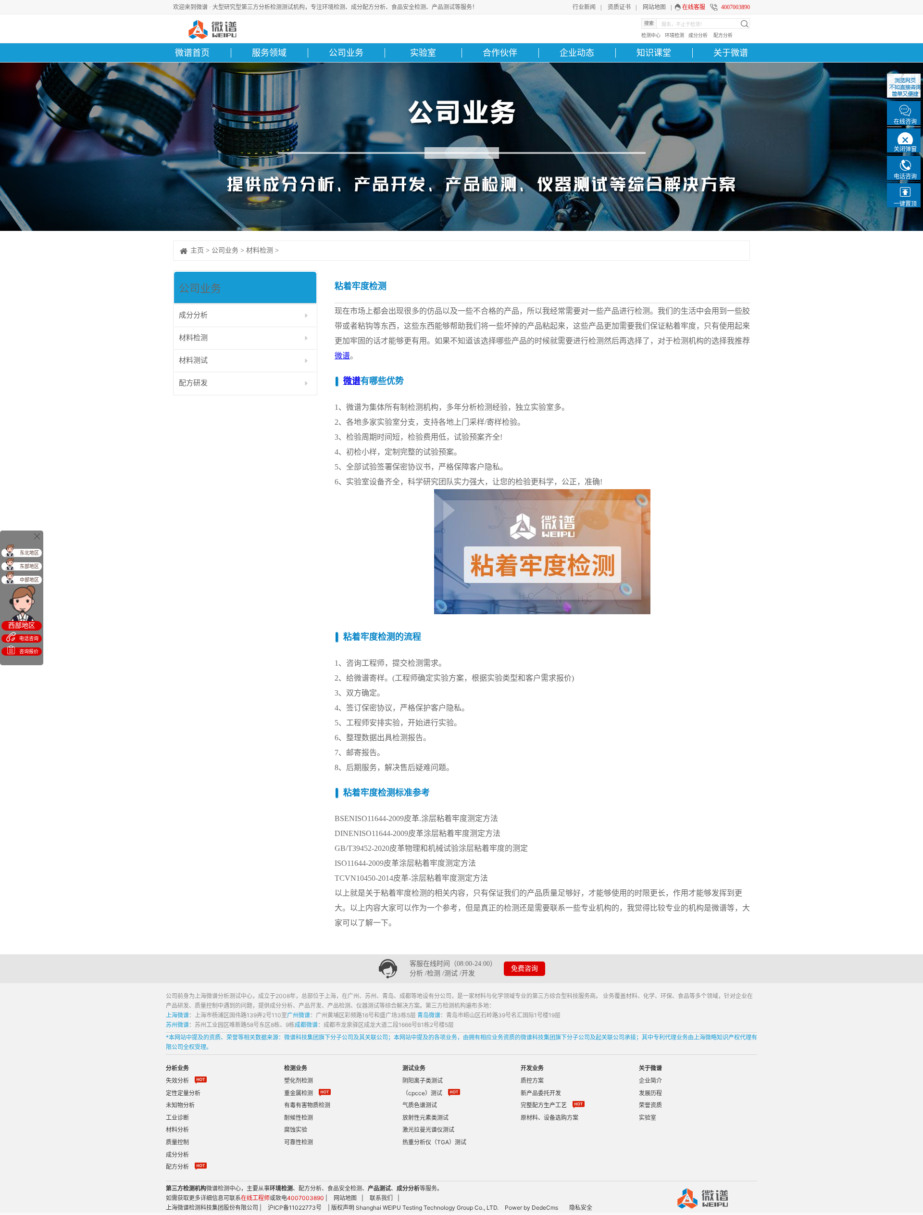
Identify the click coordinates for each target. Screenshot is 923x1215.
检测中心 (651, 35)
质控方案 (532, 1080)
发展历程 (650, 1093)
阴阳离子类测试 (422, 1080)
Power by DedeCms (531, 1207)
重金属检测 (298, 1093)
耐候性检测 (298, 1117)
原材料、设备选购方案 (549, 1117)
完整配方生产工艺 (544, 1105)
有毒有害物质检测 (307, 1105)
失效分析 (177, 1080)
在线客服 (693, 7)
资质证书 (619, 7)
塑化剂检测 (298, 1080)
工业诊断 (177, 1117)
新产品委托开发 (541, 1093)
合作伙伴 (500, 53)
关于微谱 (730, 53)
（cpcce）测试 (422, 1093)
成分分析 (698, 35)
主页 (197, 250)
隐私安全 (580, 1207)
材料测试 (193, 360)
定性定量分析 (183, 1093)
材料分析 (177, 1129)
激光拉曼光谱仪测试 (428, 1129)
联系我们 (381, 1198)
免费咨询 (524, 968)
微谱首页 (192, 53)
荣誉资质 (650, 1105)
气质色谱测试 (419, 1105)
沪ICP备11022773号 (295, 1207)
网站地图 (654, 7)
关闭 (37, 536)
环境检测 (674, 35)
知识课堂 (653, 53)
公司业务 (225, 250)
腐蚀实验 (295, 1129)
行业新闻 (584, 7)
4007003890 (735, 7)
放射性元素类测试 (425, 1117)
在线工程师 (255, 1198)
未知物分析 (180, 1105)
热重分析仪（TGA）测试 (434, 1142)
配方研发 (193, 383)
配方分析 (723, 35)
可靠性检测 (298, 1142)
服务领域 (269, 53)
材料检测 (259, 250)
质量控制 (177, 1142)
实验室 (423, 53)
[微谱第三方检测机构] (211, 29)
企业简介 (650, 1080)
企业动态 (577, 53)
